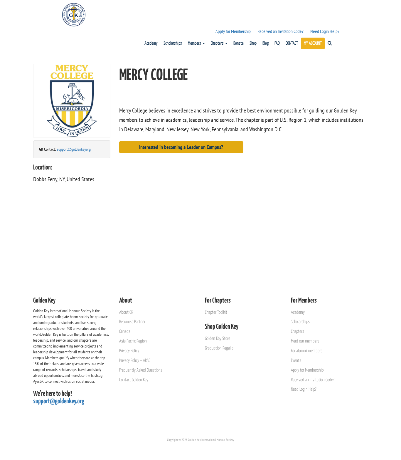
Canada (124, 331)
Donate (238, 43)
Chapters (218, 43)
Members (195, 43)
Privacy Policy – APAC (134, 360)
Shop (253, 43)
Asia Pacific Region (133, 341)
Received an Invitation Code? (280, 31)
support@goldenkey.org (74, 149)
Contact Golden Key (133, 380)
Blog (265, 43)
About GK (126, 312)
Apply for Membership (233, 31)
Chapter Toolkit (216, 312)
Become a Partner (132, 322)
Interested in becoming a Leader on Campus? (181, 147)
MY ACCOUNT (313, 43)
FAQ (277, 43)
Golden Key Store (217, 338)
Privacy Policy (129, 351)
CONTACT (292, 43)
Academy (151, 43)
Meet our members (305, 341)
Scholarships (173, 43)
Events (296, 360)
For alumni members (306, 351)
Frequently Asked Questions (140, 370)
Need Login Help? (324, 31)
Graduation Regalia (219, 348)
